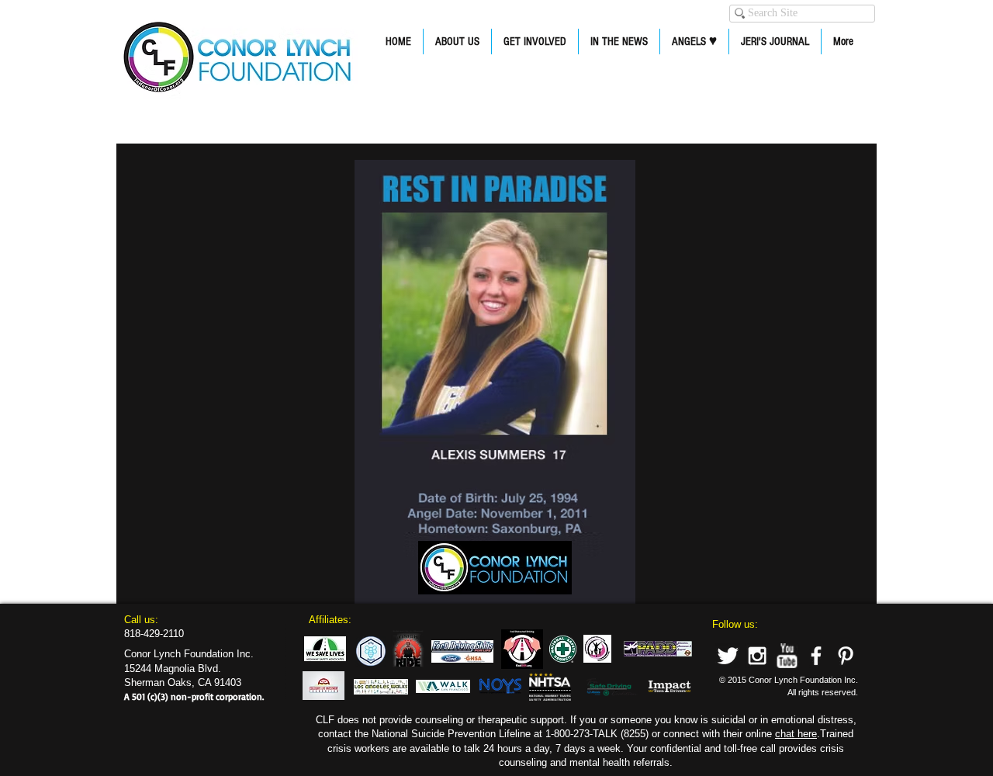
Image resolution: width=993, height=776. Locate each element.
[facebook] (816, 655)
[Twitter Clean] (727, 655)
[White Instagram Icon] (757, 655)
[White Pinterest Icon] (845, 655)
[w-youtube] (786, 655)
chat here (796, 734)
